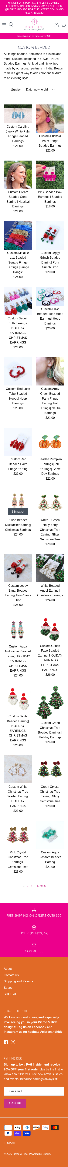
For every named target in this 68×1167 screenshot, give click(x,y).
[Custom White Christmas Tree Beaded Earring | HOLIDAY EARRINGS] (18, 769)
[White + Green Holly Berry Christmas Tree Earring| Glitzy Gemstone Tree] (50, 502)
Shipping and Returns (18, 981)
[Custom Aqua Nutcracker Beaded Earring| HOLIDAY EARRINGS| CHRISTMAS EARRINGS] (18, 629)
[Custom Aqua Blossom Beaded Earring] (50, 835)
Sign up (15, 1103)
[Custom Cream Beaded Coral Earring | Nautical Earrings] (18, 175)
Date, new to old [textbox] (37, 89)
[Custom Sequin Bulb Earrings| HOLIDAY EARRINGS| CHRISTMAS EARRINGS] (18, 301)
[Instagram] (13, 1042)
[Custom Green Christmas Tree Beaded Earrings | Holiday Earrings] (50, 703)
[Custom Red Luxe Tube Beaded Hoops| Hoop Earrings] (18, 371)
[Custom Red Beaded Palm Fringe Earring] (18, 442)
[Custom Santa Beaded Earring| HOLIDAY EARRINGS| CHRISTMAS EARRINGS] (18, 699)
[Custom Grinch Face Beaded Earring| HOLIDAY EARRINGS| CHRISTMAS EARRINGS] (50, 629)
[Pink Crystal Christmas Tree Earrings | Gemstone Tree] (18, 835)
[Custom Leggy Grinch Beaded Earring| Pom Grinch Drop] (50, 235)
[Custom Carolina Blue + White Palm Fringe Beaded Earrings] (18, 113)
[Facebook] (6, 1042)
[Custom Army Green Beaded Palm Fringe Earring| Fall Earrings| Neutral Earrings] (50, 371)
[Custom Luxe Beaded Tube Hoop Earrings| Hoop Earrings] (50, 296)
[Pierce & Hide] (34, 24)
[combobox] (40, 89)
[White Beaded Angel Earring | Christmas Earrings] (50, 568)
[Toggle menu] (4, 24)
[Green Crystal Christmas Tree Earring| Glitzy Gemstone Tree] (50, 769)
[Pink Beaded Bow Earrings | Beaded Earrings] (50, 175)
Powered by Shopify (40, 1154)
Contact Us (11, 975)
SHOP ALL (11, 994)
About (8, 968)
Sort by (16, 89)
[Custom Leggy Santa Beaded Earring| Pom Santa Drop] (18, 568)
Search (8, 987)
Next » (41, 885)
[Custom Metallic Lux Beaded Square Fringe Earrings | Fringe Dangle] (18, 235)
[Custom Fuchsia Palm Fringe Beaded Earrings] (50, 118)
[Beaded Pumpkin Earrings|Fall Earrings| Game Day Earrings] (50, 442)
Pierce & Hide (20, 1154)
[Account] (55, 24)
